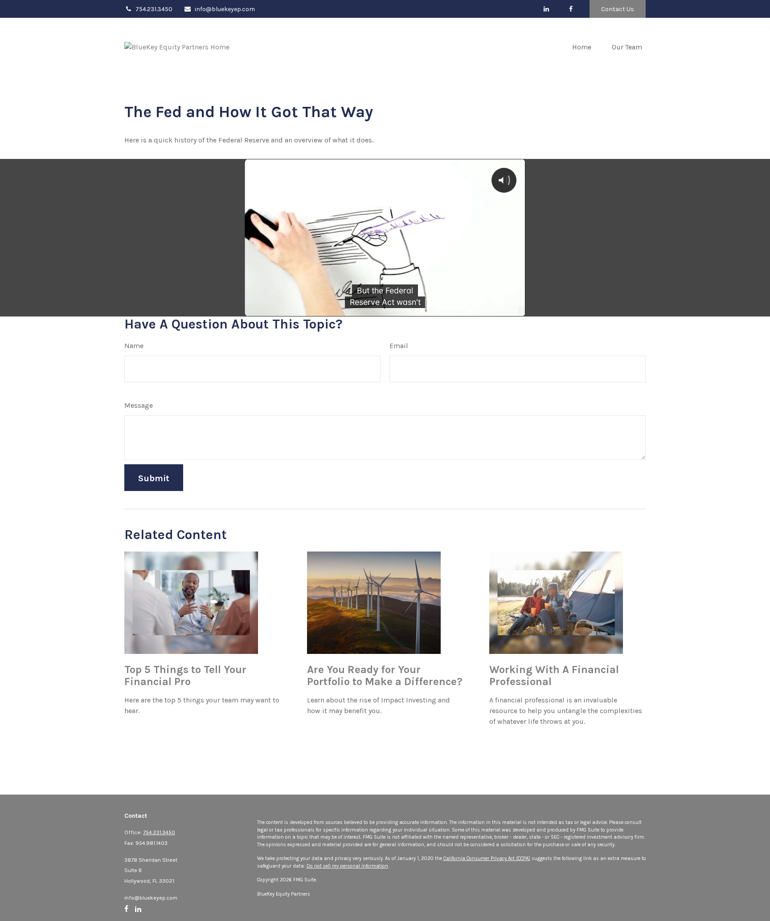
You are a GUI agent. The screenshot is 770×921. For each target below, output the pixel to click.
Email (398, 345)
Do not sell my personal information (347, 866)
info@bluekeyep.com (225, 9)
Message (138, 405)
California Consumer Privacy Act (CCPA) (486, 858)
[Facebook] (571, 9)
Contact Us (617, 9)
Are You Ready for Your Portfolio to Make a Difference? (385, 675)
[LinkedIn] (546, 9)
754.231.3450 (153, 9)
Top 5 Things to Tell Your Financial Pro (185, 675)
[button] (582, 47)
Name (133, 345)
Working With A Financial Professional (554, 675)
